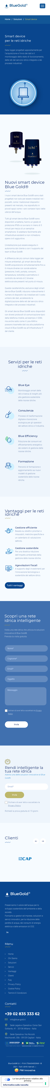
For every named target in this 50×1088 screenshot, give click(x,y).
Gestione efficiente (26, 527)
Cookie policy (14, 988)
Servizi (11, 967)
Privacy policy (14, 984)
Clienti (11, 975)
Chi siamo (12, 958)
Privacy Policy (14, 805)
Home (7, 19)
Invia (16, 724)
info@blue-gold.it (18, 1019)
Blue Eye (23, 385)
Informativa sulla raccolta (15, 1085)
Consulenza (25, 410)
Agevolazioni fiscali (26, 565)
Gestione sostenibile (26, 548)
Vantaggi (12, 971)
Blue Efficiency (28, 436)
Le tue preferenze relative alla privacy (28, 1079)
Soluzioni (17, 19)
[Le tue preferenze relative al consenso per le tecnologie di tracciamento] (45, 1083)
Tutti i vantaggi (15, 585)
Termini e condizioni (17, 993)
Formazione (26, 461)
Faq (10, 980)
